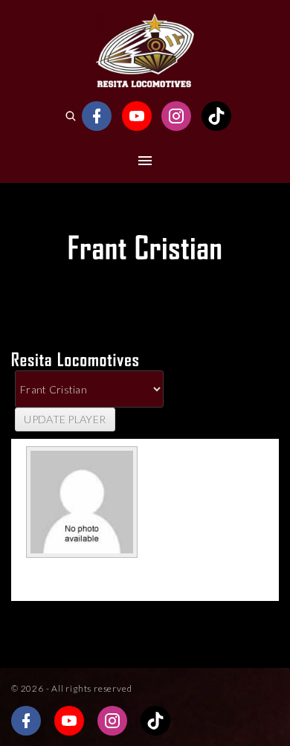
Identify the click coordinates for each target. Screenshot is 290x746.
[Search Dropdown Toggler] (70, 116)
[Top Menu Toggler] (145, 160)
